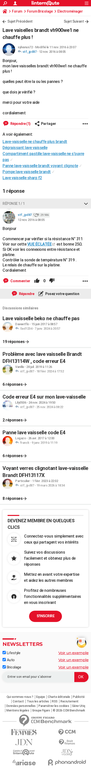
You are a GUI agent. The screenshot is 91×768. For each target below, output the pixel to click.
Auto (10, 660)
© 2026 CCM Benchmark (69, 710)
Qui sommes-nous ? (20, 697)
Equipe (40, 697)
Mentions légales (17, 710)
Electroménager (70, 11)
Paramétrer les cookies (53, 706)
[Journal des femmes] (24, 732)
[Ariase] (24, 762)
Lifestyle (13, 653)
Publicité (79, 697)
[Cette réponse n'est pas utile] (52, 281)
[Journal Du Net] (24, 742)
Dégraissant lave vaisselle (25, 147)
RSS (55, 701)
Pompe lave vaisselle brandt (27, 171)
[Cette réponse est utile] (37, 281)
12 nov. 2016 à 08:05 (52, 52)
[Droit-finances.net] (67, 742)
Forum (17, 11)
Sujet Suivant (74, 21)
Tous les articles (38, 701)
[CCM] (67, 732)
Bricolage (13, 667)
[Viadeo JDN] (67, 752)
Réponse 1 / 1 (14, 204)
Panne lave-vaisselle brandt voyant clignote (40, 165)
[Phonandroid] (67, 762)
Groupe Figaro (41, 710)
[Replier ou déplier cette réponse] (86, 204)
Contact (18, 701)
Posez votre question (62, 294)
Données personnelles (21, 706)
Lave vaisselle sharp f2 (22, 177)
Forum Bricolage (40, 11)
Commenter (20, 281)
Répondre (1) (20, 124)
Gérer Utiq (78, 706)
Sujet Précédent (20, 21)
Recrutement (69, 701)
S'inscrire (45, 616)
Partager (48, 124)
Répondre (26, 294)
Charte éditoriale (59, 697)
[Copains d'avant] (24, 752)
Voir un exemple (73, 652)
